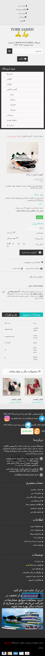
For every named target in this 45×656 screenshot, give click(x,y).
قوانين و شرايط (33, 565)
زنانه (12, 95)
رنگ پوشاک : (38, 239)
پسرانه (13, 110)
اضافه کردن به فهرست (32, 262)
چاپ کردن (16, 268)
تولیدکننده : (39, 233)
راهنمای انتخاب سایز (35, 286)
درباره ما (38, 561)
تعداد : (41, 228)
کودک (9, 84)
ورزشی (10, 115)
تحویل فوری (12, 120)
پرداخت (21, 17)
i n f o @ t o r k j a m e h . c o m (24, 475)
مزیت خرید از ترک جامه (32, 541)
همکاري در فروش (34, 580)
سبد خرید (21, 13)
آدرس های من (36, 501)
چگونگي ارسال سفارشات (31, 573)
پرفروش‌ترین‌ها (35, 534)
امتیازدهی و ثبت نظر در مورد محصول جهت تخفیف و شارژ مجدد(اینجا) (23, 187)
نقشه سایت (37, 545)
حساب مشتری (36, 490)
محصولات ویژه (35, 526)
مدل (41, 195)
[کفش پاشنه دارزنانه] (11, 387)
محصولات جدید (35, 530)
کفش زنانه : (38, 244)
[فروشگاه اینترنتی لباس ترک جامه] (22, 33)
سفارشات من (36, 493)
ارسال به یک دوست (32, 268)
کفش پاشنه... (16, 399)
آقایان (9, 79)
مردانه (12, 100)
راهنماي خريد (36, 569)
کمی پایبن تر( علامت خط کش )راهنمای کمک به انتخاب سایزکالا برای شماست (24, 199)
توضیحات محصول (31, 314)
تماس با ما (37, 538)
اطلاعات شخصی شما (33, 505)
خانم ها (10, 74)
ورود (21, 21)
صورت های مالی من (34, 497)
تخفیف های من (35, 512)
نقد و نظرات (10, 314)
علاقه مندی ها (21, 10)
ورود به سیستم (35, 508)
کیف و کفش (12, 90)
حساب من (21, 6)
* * (41, 182)
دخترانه (13, 105)
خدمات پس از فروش (33, 576)
